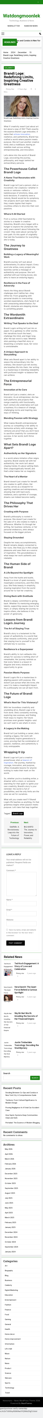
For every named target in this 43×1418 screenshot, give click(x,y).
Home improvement (13, 1339)
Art (6, 1266)
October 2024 (10, 1242)
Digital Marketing (11, 1290)
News (7, 1363)
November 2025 (11, 1178)
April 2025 (9, 1213)
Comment (11, 870)
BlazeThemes (26, 1403)
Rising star (10, 89)
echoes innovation (21, 134)
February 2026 (10, 1164)
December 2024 (11, 1232)
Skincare (8, 1378)
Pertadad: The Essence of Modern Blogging (22, 1123)
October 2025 (10, 1183)
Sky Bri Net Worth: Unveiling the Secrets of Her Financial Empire (26, 1016)
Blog (6, 1275)
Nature (7, 1359)
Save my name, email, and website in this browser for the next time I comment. (21, 933)
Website (9, 920)
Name (9, 900)
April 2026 (9, 1154)
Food (7, 1315)
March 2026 (9, 1159)
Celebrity (9, 68)
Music (7, 1354)
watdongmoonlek (21, 16)
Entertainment (10, 1300)
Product (8, 1368)
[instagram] (18, 9)
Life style (8, 1349)
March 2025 (9, 1217)
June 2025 (9, 1203)
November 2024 (11, 1237)
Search (6, 1073)
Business (8, 1280)
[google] (24, 9)
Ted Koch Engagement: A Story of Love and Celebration (26, 966)
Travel (7, 1393)
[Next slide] (40, 2)
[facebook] (15, 9)
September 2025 (11, 1188)
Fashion (8, 1305)
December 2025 (11, 1174)
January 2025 (10, 1227)
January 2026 (10, 1169)
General (8, 1324)
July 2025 (8, 1198)
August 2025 (10, 1193)
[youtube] (27, 9)
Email (9, 910)
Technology (9, 1388)
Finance (8, 1310)
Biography (9, 1271)
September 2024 (11, 1247)
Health (7, 1329)
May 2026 (8, 1149)
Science (8, 1373)
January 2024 (10, 1252)
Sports (7, 1383)
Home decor (10, 1334)
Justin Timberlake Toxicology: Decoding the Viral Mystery (26, 1045)
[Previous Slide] (36, 2)
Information (9, 1344)
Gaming (8, 1319)
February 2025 (10, 1222)
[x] (21, 9)
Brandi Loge (18, 813)
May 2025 (8, 1208)
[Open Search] (36, 34)
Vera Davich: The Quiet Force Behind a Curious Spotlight (25, 990)
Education (9, 1295)
